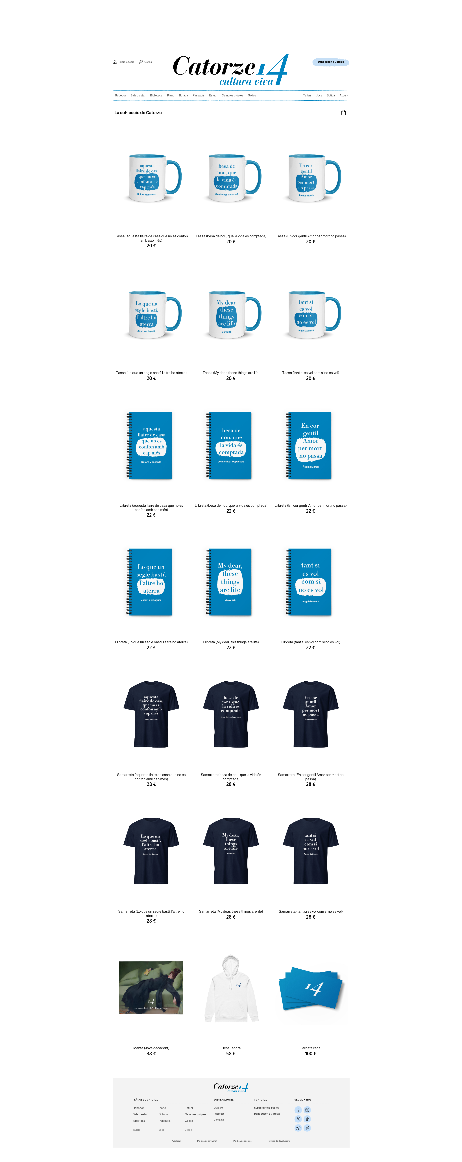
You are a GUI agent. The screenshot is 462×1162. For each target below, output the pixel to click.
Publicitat (219, 1113)
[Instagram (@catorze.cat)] (307, 1110)
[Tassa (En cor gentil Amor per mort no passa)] (311, 176)
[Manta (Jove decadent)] (151, 988)
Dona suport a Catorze (267, 1113)
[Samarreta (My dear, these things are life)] (231, 851)
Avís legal (176, 1141)
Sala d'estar (138, 95)
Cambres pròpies (232, 95)
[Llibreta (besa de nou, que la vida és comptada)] (231, 445)
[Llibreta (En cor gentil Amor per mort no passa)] (311, 445)
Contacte (219, 1119)
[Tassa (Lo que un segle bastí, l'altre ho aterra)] (151, 312)
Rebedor (120, 95)
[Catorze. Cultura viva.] (298, 1110)
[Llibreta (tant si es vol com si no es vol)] (311, 582)
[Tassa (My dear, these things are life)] (231, 312)
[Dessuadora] (231, 988)
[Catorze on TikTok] (307, 1119)
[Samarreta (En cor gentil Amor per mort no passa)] (311, 714)
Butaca (183, 95)
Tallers (307, 95)
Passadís (198, 95)
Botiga (331, 95)
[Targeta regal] (311, 988)
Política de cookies (242, 1141)
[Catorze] (231, 1091)
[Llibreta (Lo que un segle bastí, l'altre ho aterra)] (151, 582)
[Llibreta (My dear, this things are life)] (231, 582)
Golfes (252, 95)
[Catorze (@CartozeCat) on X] (298, 1119)
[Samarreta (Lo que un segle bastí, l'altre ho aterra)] (151, 851)
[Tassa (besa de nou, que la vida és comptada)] (231, 176)
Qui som (218, 1107)
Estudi (213, 95)
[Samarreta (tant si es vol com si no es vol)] (311, 851)
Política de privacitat (207, 1141)
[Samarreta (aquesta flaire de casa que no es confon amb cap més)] (151, 714)
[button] (343, 113)
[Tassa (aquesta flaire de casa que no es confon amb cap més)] (151, 176)
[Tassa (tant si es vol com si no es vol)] (311, 312)
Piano (170, 95)
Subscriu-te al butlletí (266, 1107)
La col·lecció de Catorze (138, 112)
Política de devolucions (279, 1141)
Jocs (319, 95)
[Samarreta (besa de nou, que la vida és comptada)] (231, 714)
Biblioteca (156, 95)
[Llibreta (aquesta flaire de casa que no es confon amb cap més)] (151, 445)
